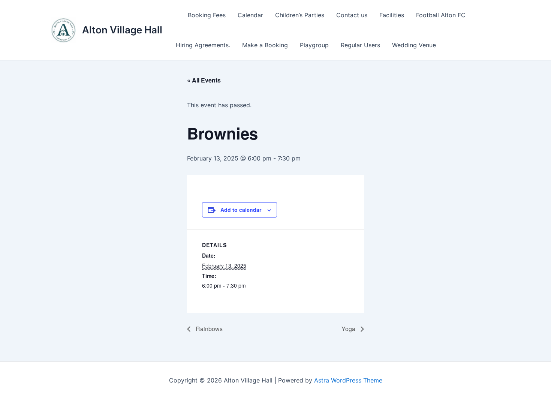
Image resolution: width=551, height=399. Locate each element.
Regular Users (360, 45)
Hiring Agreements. (203, 45)
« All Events (204, 80)
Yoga (349, 328)
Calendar (250, 15)
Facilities (391, 15)
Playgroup (314, 45)
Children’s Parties (299, 15)
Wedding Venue (414, 45)
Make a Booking (265, 45)
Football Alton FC (441, 15)
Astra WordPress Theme (348, 380)
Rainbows (208, 328)
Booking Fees (207, 15)
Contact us (351, 15)
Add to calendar (240, 209)
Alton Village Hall (122, 30)
